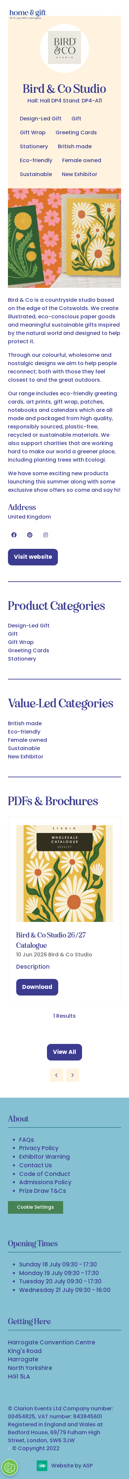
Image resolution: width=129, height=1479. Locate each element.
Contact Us (35, 1165)
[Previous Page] (56, 1075)
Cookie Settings (35, 1207)
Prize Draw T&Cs (42, 1191)
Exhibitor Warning (44, 1157)
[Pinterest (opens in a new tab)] (30, 535)
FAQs (26, 1140)
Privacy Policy (39, 1148)
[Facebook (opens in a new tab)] (14, 535)
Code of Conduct (44, 1174)
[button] (115, 14)
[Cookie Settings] (9, 1467)
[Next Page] (72, 1075)
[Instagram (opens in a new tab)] (46, 535)
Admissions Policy (45, 1182)
